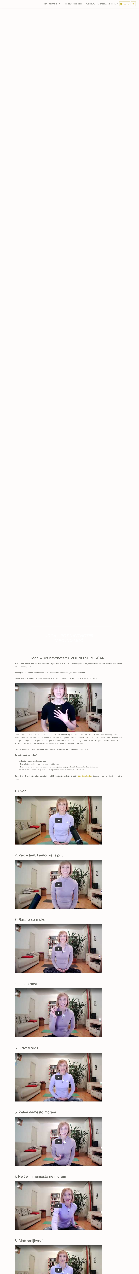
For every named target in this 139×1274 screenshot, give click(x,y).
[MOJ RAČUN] (133, 4)
